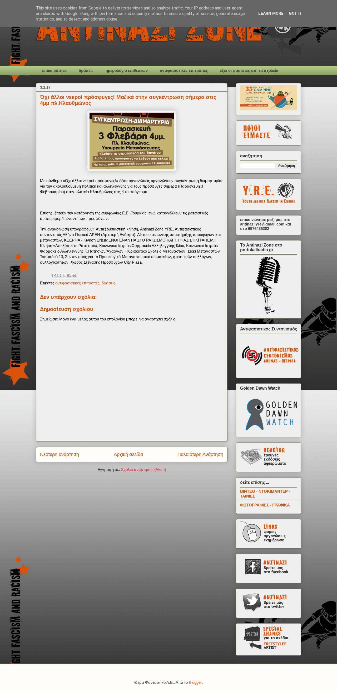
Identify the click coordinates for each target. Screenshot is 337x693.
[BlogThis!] (59, 275)
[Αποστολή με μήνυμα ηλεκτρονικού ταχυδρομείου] (54, 275)
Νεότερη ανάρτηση (59, 454)
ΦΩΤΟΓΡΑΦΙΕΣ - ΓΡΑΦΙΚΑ (265, 505)
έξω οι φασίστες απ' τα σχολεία (249, 70)
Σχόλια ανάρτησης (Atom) (143, 469)
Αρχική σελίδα (128, 454)
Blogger (195, 682)
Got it (295, 13)
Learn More (271, 13)
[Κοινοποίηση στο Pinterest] (74, 275)
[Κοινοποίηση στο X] (64, 275)
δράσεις (86, 70)
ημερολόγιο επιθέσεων (127, 70)
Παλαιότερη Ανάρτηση (200, 454)
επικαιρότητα (54, 70)
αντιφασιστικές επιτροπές (184, 70)
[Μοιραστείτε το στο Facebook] (69, 275)
